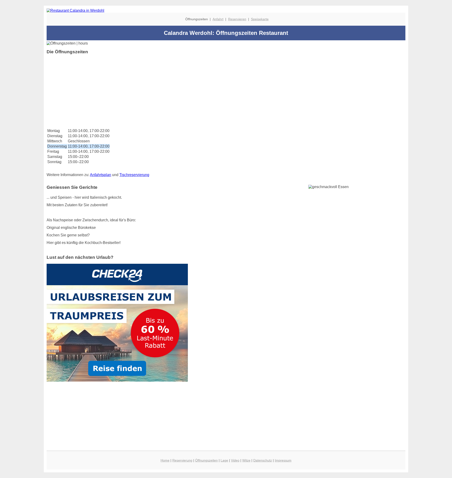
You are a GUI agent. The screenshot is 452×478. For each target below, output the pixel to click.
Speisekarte (260, 19)
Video (235, 460)
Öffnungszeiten (206, 460)
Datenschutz (262, 460)
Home (165, 460)
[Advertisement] (188, 91)
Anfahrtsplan (100, 175)
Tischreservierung (134, 175)
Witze (246, 460)
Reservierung (182, 460)
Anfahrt (218, 19)
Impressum (283, 460)
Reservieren (237, 19)
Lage (224, 460)
